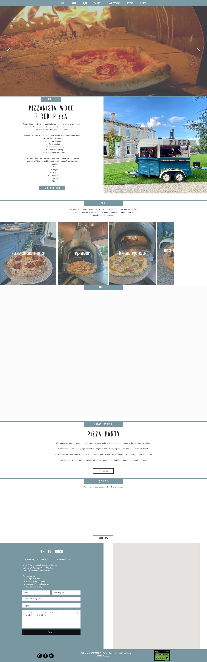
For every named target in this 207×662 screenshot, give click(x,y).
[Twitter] (51, 655)
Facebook (120, 487)
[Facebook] (45, 655)
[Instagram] (39, 655)
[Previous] (8, 51)
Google (110, 487)
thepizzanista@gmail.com (39, 565)
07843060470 (47, 568)
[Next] (198, 51)
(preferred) (55, 565)
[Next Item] (202, 253)
